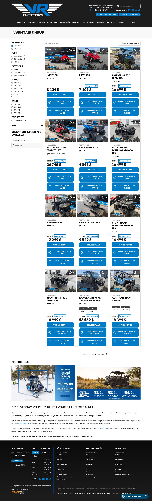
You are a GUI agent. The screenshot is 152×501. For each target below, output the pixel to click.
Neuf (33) (17, 46)
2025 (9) (17, 110)
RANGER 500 (54, 222)
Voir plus (14, 97)
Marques (76, 22)
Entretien (118, 469)
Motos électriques (62, 464)
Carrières (118, 454)
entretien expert (24, 423)
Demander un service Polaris (123, 474)
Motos (88, 467)
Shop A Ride (25, 489)
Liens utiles (120, 448)
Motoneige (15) (19, 56)
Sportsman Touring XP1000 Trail (122, 150)
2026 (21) (17, 107)
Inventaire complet (62, 452)
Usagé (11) (18, 49)
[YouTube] (136, 10)
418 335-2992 (101, 9)
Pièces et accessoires (121, 472)
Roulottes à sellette (62, 457)
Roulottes (59, 454)
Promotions (103, 22)
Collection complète (25, 22)
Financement (89, 22)
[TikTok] (139, 10)
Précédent (86, 354)
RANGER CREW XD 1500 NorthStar (90, 299)
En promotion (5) (20, 120)
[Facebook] (129, 10)
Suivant (101, 354)
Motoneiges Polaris (62, 479)
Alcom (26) (18, 88)
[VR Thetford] (37, 10)
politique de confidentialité (94, 493)
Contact (133, 22)
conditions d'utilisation (112, 493)
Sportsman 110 (89, 147)
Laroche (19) (18, 91)
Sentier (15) (18, 69)
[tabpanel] (41, 467)
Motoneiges (60, 472)
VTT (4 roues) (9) (20, 75)
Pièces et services (119, 22)
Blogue (117, 457)
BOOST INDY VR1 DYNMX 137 (57, 149)
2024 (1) (17, 113)
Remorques (60, 462)
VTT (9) (16, 62)
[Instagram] (132, 10)
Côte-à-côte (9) (19, 59)
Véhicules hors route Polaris (64, 477)
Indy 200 (52, 75)
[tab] (35, 452)
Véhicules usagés (62, 22)
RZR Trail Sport (122, 297)
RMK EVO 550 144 (89, 222)
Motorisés (60, 459)
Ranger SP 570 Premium (121, 77)
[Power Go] (32, 492)
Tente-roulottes (90, 459)
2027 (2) (17, 104)
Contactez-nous (103, 428)
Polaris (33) (18, 82)
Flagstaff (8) (18, 94)
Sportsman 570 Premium (57, 299)
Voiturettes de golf (62, 474)
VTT (58, 467)
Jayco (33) (17, 85)
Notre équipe (119, 459)
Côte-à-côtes (60, 469)
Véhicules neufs (44, 22)
